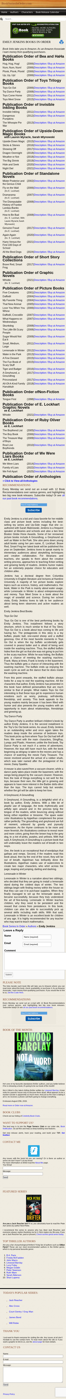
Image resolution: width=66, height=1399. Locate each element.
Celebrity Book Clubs (31, 1116)
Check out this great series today (49, 1234)
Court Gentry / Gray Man (21, 1311)
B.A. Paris (11, 1255)
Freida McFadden (15, 1257)
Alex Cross (14, 1306)
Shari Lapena (12, 1277)
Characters (27, 12)
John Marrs (11, 1260)
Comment (10, 950)
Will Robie (14, 1323)
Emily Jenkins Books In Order (27, 42)
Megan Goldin (13, 1267)
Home (4, 12)
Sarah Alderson (13, 1275)
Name (7, 935)
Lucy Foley (11, 1265)
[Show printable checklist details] (61, 42)
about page (37, 1342)
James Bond (15, 1317)
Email (7, 943)
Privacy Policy (9, 1394)
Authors (14, 12)
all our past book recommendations (37, 1007)
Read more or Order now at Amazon (18, 1105)
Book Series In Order (14, 926)
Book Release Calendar (47, 12)
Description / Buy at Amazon (49, 63)
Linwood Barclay (52, 1090)
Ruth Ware (11, 1272)
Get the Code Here (15, 993)
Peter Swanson (13, 1270)
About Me (39, 1163)
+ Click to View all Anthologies (20, 481)
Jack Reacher (15, 1300)
